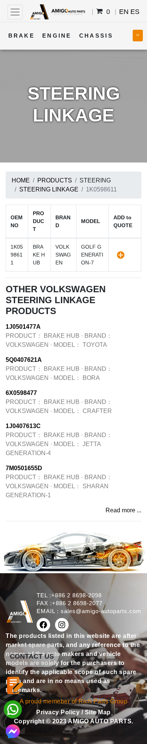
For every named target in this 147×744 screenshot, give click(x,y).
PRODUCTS (54, 180)
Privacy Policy (58, 712)
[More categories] (138, 35)
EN (124, 11)
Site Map (98, 712)
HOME (21, 180)
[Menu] (15, 12)
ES (134, 11)
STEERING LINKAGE (48, 189)
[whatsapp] (13, 709)
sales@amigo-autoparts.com (101, 611)
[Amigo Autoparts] (57, 11)
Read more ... (123, 510)
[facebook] (43, 625)
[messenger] (13, 730)
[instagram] (62, 625)
